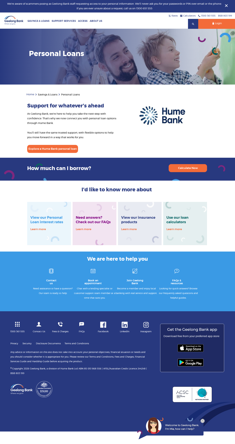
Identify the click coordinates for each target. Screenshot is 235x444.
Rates (175, 16)
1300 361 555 (208, 16)
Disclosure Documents (48, 343)
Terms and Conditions (77, 343)
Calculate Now (188, 168)
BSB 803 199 (225, 16)
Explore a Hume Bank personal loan (52, 148)
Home (30, 94)
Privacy (14, 343)
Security (27, 343)
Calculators (189, 16)
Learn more (38, 229)
